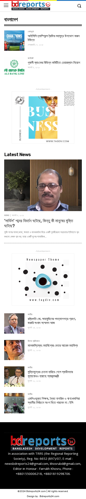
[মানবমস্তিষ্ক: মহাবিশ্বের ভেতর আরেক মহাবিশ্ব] (14, 350)
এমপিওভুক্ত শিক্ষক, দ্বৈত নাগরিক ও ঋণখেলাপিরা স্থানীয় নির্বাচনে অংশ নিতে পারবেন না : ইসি (54, 401)
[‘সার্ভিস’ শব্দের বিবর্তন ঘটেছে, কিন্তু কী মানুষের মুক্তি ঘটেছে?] (43, 185)
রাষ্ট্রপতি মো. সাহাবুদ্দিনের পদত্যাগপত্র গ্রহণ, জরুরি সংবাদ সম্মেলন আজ (52, 321)
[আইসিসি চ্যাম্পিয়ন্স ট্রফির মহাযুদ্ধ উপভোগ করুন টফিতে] (14, 40)
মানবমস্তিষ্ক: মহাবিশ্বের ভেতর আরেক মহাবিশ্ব (53, 345)
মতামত (6, 215)
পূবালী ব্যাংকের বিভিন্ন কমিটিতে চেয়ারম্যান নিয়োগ (54, 63)
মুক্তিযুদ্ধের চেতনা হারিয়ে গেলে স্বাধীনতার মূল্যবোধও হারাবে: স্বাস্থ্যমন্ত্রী (50, 374)
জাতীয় (30, 314)
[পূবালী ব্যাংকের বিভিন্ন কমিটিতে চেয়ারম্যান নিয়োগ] (14, 67)
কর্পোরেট (30, 58)
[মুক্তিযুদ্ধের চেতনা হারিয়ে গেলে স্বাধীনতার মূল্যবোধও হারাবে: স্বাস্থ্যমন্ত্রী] (14, 376)
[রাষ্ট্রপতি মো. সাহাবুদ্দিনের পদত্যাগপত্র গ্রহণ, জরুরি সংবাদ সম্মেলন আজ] (14, 323)
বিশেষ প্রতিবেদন (34, 341)
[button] (79, 6)
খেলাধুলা (31, 31)
